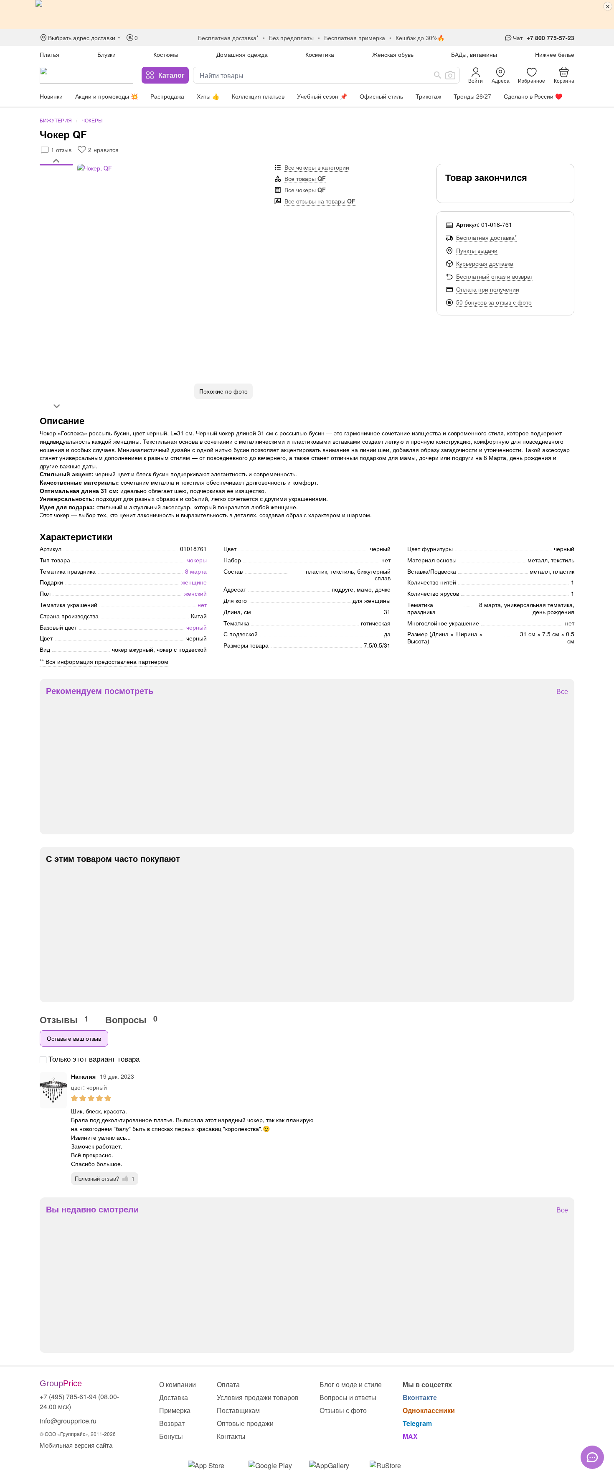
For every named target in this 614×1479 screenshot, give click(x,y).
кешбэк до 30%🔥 (420, 37)
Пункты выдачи (476, 250)
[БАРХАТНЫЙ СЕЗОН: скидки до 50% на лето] (307, 14)
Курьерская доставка (484, 263)
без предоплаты (291, 37)
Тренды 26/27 (472, 96)
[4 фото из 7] (56, 178)
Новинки (51, 96)
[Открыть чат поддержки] (592, 1457)
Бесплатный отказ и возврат (494, 276)
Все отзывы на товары (319, 201)
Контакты (231, 1436)
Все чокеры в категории (316, 167)
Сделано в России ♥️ (533, 96)
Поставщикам (238, 1410)
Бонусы (171, 1436)
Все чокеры (305, 190)
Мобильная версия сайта (76, 1445)
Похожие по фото (223, 391)
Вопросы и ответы (348, 1397)
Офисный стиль (381, 96)
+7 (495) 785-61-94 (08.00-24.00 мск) (79, 1401)
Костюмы (165, 54)
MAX (410, 1436)
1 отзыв (61, 149)
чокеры (197, 560)
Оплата (228, 1384)
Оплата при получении (487, 289)
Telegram (417, 1423)
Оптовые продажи (245, 1423)
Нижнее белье (554, 54)
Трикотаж (428, 96)
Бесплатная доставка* (486, 237)
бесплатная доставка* (228, 37)
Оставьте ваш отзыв (74, 1038)
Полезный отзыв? (104, 1178)
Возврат (172, 1423)
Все (562, 691)
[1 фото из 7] (56, 166)
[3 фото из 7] (56, 174)
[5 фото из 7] (56, 182)
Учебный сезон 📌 (322, 96)
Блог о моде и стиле (351, 1384)
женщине (194, 582)
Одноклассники (429, 1410)
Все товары (305, 178)
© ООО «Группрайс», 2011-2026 (78, 1433)
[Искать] (437, 75)
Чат (518, 37)
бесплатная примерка (354, 37)
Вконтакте (420, 1397)
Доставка (173, 1397)
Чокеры (92, 120)
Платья (49, 54)
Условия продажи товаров (258, 1397)
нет (202, 604)
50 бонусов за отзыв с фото (494, 302)
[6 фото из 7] (56, 187)
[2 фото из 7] (56, 170)
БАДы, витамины (474, 54)
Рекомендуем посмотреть (99, 690)
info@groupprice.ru (68, 1421)
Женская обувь (393, 54)
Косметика (319, 54)
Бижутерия (56, 120)
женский (195, 593)
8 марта (196, 571)
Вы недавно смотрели (92, 1209)
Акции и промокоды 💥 (106, 96)
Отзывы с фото (343, 1410)
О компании (177, 1384)
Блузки (106, 54)
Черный (196, 627)
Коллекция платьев (258, 96)
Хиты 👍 (208, 96)
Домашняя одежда (242, 54)
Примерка (174, 1410)
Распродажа (167, 96)
